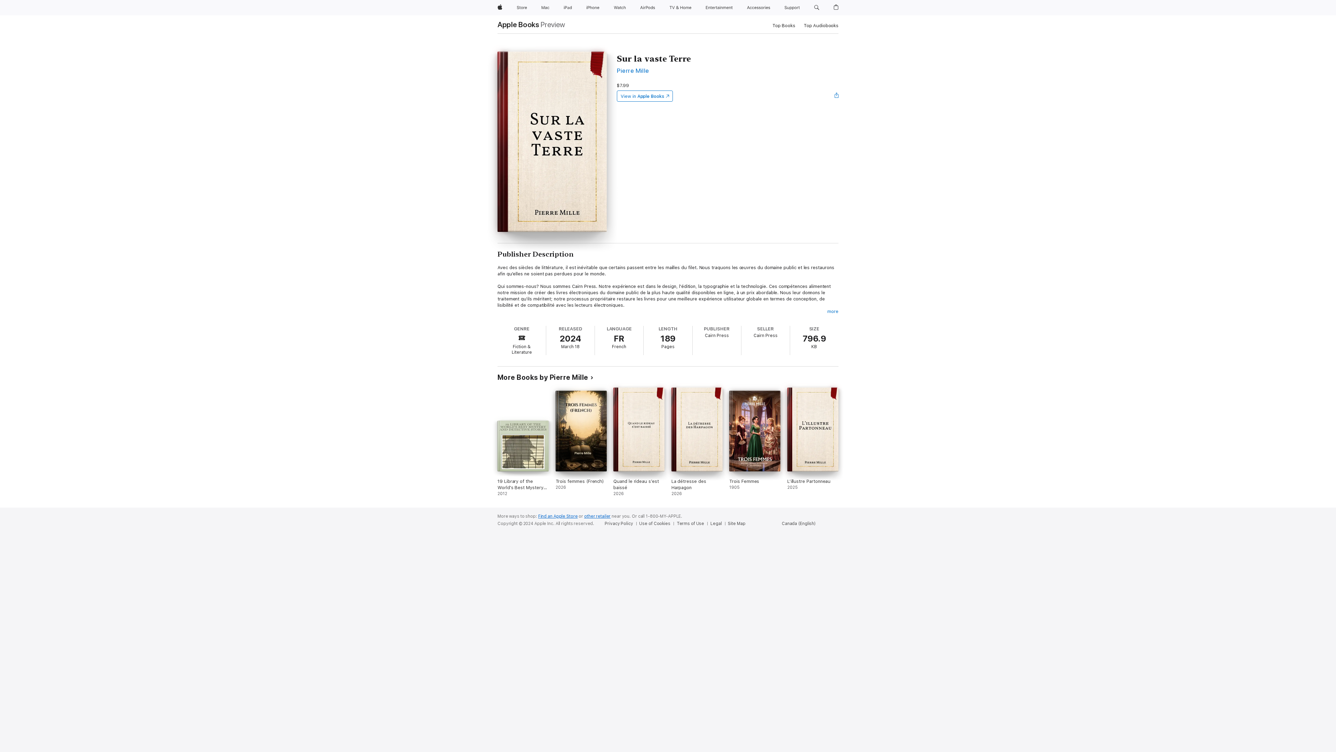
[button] (816, 7)
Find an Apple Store (558, 516)
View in (642, 96)
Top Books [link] (783, 25)
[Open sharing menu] (836, 96)
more (832, 311)
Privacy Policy (619, 523)
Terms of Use (691, 523)
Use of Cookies (654, 523)
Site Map (736, 523)
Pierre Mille (633, 70)
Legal (716, 523)
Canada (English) (799, 523)
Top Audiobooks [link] (821, 25)
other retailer (597, 516)
